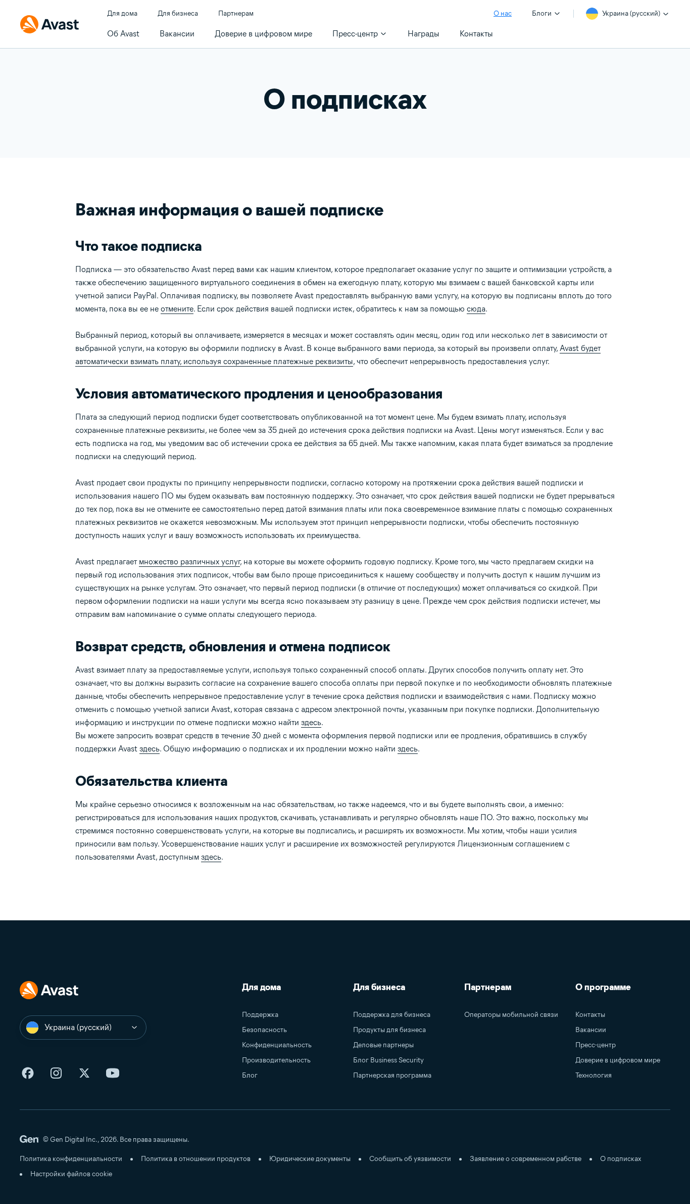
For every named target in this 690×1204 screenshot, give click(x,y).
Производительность (276, 1060)
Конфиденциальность (277, 1045)
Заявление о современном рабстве (525, 1158)
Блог (250, 1075)
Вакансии (590, 1029)
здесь (311, 722)
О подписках (620, 1158)
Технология (593, 1075)
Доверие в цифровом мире (617, 1060)
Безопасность (264, 1029)
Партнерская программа (392, 1075)
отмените (177, 309)
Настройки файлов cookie (71, 1174)
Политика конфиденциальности (71, 1158)
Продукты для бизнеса (389, 1029)
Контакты (590, 1014)
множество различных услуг (189, 561)
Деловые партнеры (383, 1045)
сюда (476, 309)
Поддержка (260, 1014)
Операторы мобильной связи (511, 1014)
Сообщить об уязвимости (410, 1158)
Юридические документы (310, 1158)
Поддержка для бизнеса (391, 1014)
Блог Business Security (388, 1060)
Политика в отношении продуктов (196, 1158)
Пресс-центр (595, 1045)
